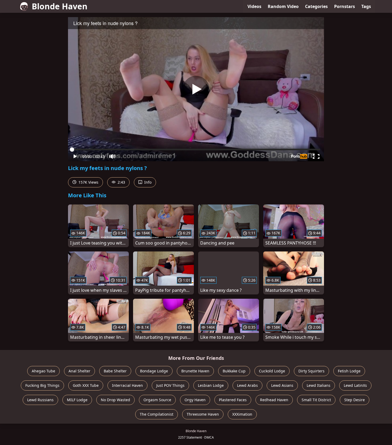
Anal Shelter (79, 370)
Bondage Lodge (154, 370)
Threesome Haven (203, 414)
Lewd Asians (282, 385)
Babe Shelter (115, 370)
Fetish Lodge (349, 370)
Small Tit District (316, 399)
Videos (254, 6)
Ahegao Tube (43, 370)
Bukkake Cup (234, 370)
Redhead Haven (274, 399)
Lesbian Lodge (211, 385)
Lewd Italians (318, 385)
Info (147, 182)
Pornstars (344, 6)
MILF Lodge (77, 399)
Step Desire (354, 399)
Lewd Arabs (247, 385)
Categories (316, 6)
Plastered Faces (233, 399)
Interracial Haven (127, 385)
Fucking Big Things (42, 385)
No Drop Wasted (115, 399)
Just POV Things (170, 385)
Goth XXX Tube (86, 385)
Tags (366, 6)
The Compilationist (156, 414)
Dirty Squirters (311, 370)
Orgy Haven (195, 399)
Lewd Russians (40, 399)
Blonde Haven (59, 6)
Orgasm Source (157, 399)
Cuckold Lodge (272, 370)
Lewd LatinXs (355, 385)
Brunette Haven (195, 370)
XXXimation (242, 414)
